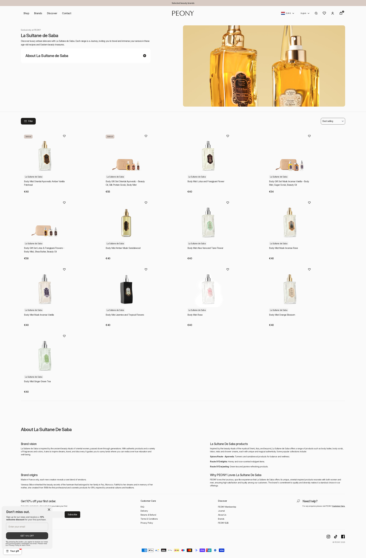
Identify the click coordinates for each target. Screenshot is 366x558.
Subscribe (72, 514)
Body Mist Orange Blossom (282, 314)
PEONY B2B (223, 523)
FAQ (142, 507)
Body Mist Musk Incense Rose (283, 248)
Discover (52, 13)
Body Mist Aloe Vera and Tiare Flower (205, 248)
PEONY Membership (227, 507)
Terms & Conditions (149, 519)
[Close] (49, 509)
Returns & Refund (148, 515)
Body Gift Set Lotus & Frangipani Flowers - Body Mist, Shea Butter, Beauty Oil (44, 250)
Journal (221, 511)
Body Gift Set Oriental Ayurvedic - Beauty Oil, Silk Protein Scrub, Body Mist (125, 183)
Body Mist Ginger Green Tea (37, 381)
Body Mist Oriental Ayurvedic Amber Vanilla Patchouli (44, 183)
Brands (38, 13)
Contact (66, 13)
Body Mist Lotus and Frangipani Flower (205, 181)
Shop (26, 13)
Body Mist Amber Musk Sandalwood (123, 248)
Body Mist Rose (194, 314)
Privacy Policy (147, 523)
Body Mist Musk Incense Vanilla (39, 314)
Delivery (144, 511)
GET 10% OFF (27, 535)
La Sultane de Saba (33, 176)
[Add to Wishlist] (64, 136)
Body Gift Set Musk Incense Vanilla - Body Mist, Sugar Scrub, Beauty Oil (289, 183)
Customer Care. (338, 506)
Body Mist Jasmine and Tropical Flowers (125, 314)
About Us (222, 515)
